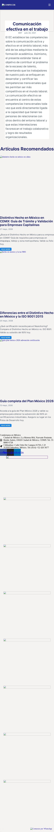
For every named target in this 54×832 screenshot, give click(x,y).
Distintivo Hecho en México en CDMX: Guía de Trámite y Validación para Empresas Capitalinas (26, 221)
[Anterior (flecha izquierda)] (0, 831)
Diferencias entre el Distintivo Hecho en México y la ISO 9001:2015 (26, 314)
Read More (5, 249)
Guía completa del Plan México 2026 (27, 401)
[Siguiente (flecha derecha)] (1, 831)
